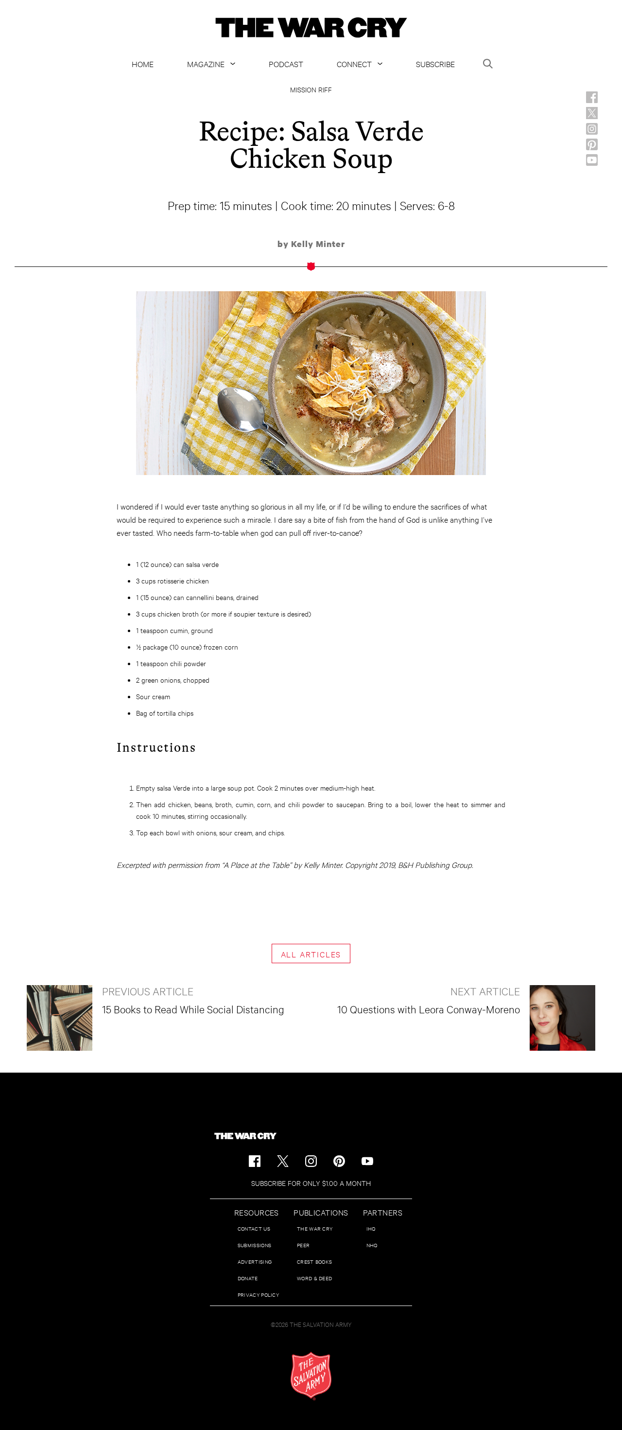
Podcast (286, 63)
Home (143, 63)
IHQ (371, 1228)
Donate (248, 1278)
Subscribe (435, 63)
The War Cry (314, 1228)
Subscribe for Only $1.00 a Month (311, 1182)
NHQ (372, 1245)
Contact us (254, 1228)
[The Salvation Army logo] (311, 1376)
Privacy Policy (258, 1294)
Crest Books (314, 1261)
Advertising (255, 1261)
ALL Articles (311, 954)
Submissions (254, 1245)
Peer (303, 1245)
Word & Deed (314, 1278)
